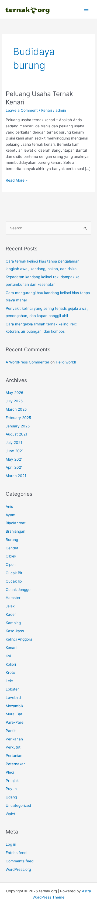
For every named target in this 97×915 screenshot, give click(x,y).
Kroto (10, 672)
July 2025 (14, 401)
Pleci (10, 772)
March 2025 (16, 409)
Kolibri (11, 664)
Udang (11, 797)
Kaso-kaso (15, 631)
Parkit (11, 731)
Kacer (11, 614)
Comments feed (19, 861)
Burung (12, 540)
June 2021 (14, 451)
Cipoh (11, 564)
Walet (10, 814)
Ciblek (11, 556)
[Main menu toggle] (86, 9)
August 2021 (16, 434)
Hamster (13, 598)
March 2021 (16, 476)
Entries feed (16, 853)
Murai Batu (15, 714)
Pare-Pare (14, 722)
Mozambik (14, 706)
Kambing (13, 623)
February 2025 (18, 418)
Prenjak (12, 780)
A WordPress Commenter (27, 362)
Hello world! (66, 362)
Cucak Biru (15, 573)
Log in (11, 844)
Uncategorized (18, 805)
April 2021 (14, 467)
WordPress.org (18, 869)
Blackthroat (16, 523)
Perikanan (14, 739)
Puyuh (11, 789)
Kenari (46, 110)
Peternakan (16, 764)
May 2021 (14, 459)
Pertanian (14, 755)
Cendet (12, 548)
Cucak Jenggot (19, 589)
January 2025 (18, 426)
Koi (8, 656)
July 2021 (14, 442)
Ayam (10, 515)
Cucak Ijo (14, 581)
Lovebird (13, 697)
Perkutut (13, 747)
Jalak (10, 606)
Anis (9, 506)
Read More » (16, 180)
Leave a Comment (22, 110)
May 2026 (14, 392)
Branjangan (15, 531)
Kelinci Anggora (19, 639)
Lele (9, 681)
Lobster (12, 689)
